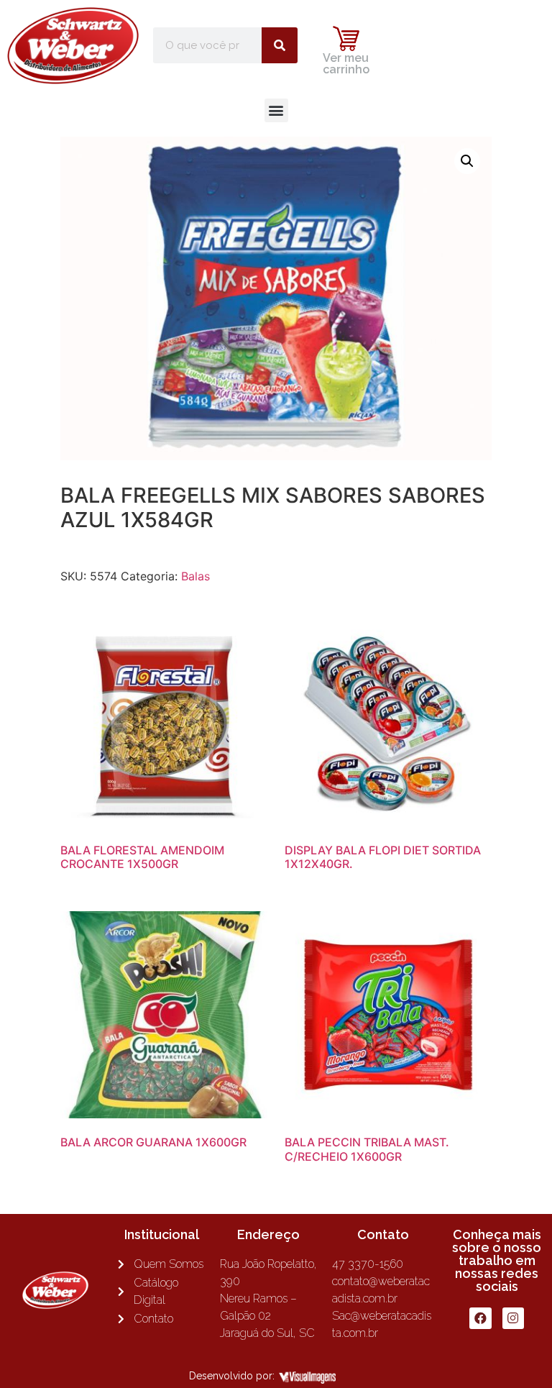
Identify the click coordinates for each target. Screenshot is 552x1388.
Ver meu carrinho (346, 63)
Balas (195, 576)
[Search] (280, 45)
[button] (276, 110)
